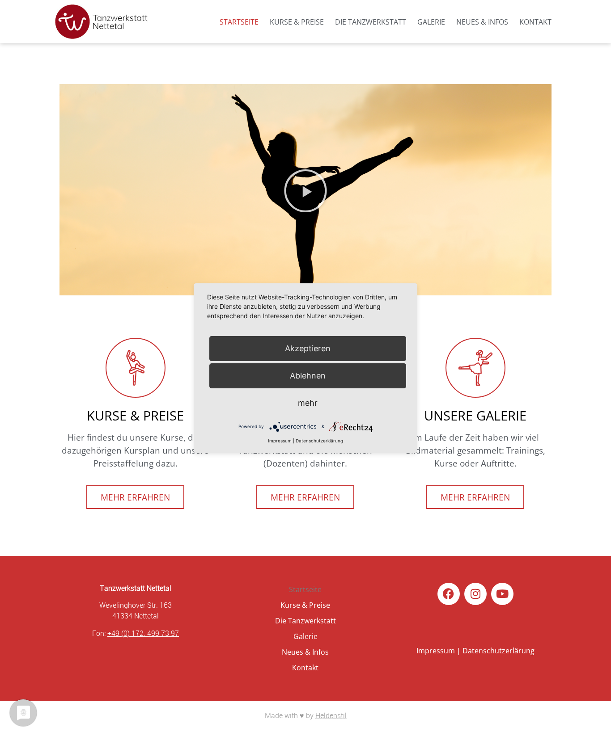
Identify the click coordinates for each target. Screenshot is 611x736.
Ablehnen (308, 375)
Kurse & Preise (297, 22)
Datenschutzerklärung (319, 440)
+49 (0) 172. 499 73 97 (143, 633)
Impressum (435, 651)
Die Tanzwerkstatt (370, 22)
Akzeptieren (308, 348)
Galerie (431, 22)
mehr (308, 403)
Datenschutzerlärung (498, 651)
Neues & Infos (482, 22)
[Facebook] (448, 594)
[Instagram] (475, 594)
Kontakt (535, 22)
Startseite (239, 22)
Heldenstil (331, 715)
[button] (305, 190)
